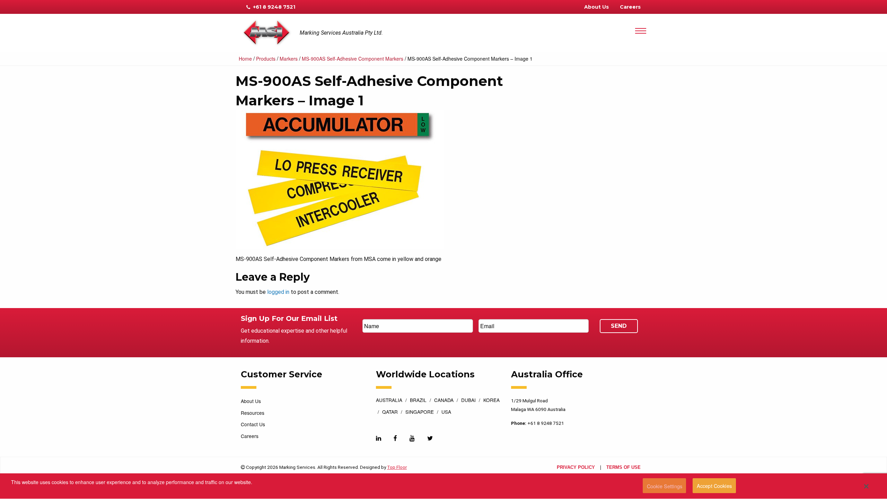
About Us (596, 7)
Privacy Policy (576, 467)
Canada (444, 400)
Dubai (468, 400)
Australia (389, 400)
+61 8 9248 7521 (273, 7)
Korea (491, 400)
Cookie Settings (664, 486)
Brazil (418, 400)
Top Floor (397, 467)
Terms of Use (623, 467)
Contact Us (253, 424)
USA (446, 412)
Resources (252, 412)
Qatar (390, 412)
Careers (630, 7)
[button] (866, 486)
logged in (278, 292)
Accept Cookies (714, 486)
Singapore (419, 412)
